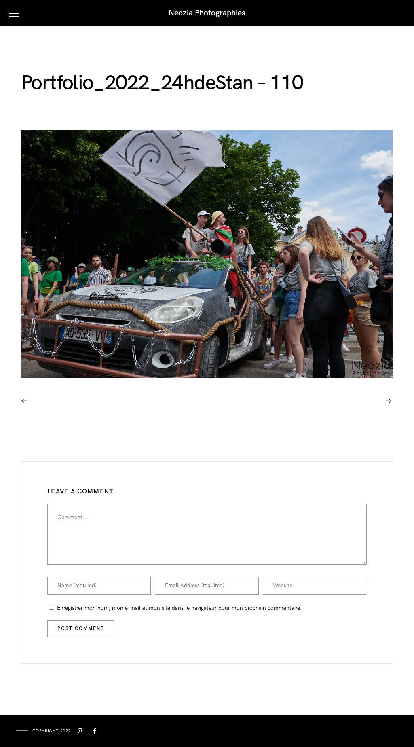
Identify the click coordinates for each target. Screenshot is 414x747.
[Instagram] (81, 732)
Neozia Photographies (207, 13)
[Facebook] (95, 732)
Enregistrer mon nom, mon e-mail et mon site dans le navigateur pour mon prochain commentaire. (179, 608)
